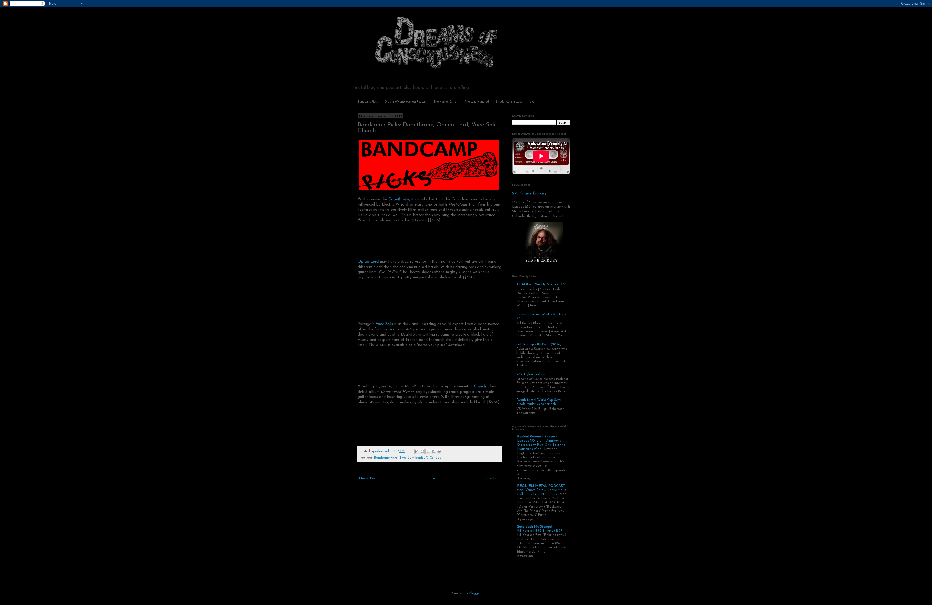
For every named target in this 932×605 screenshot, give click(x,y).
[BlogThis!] (422, 451)
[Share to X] (427, 451)
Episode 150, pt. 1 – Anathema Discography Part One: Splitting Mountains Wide (541, 445)
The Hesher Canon (446, 101)
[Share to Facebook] (433, 451)
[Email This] (416, 451)
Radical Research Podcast (537, 436)
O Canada (433, 457)
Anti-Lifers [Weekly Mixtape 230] (542, 284)
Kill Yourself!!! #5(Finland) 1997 (540, 530)
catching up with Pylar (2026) (538, 344)
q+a (532, 101)
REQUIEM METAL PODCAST (541, 486)
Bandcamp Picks (368, 101)
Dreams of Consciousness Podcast (405, 101)
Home (430, 478)
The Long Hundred (477, 101)
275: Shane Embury (529, 193)
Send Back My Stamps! (534, 527)
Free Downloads (412, 457)
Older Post (492, 478)
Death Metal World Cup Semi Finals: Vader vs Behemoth (538, 402)
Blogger (475, 593)
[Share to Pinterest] (439, 451)
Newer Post (368, 478)
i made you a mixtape (509, 101)
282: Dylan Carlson (530, 374)
